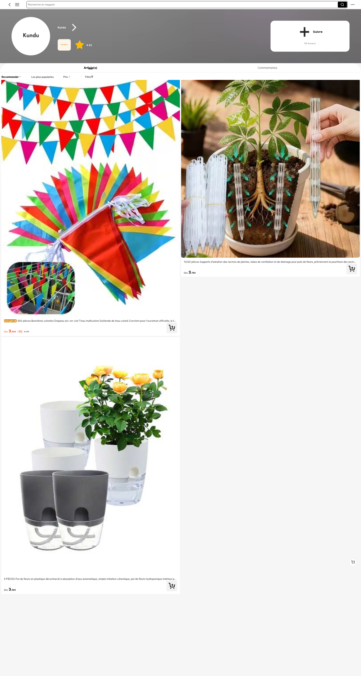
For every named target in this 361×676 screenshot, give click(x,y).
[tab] (89, 67)
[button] (9, 4)
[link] (31, 36)
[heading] (158, 27)
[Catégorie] (17, 4)
